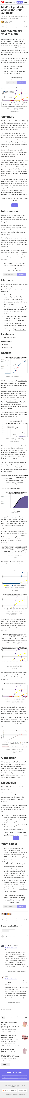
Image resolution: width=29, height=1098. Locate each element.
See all (5, 1064)
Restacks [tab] (12, 931)
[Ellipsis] (27, 945)
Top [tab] (3, 1018)
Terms (23, 1085)
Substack (6, 1094)
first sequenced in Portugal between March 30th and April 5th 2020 (13, 124)
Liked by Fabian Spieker (12, 947)
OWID (21, 376)
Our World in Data (17, 299)
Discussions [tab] (14, 1018)
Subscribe (19, 2)
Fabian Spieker (8, 21)
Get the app (22, 1090)
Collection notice (14, 1086)
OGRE (6, 977)
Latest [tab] (7, 1018)
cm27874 (7, 945)
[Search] (26, 1017)
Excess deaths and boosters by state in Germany (8, 1051)
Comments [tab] (5, 931)
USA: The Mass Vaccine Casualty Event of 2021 (9, 1036)
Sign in (25, 2)
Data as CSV (8, 345)
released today (23, 889)
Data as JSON (8, 347)
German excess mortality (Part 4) (9, 1023)
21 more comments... (6, 1009)
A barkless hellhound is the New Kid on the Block (10, 1027)
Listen (25, 22)
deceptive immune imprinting (18, 194)
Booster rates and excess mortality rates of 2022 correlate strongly (10, 1055)
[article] (14, 1027)
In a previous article (7, 215)
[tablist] (8, 931)
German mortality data (11, 885)
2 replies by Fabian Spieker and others (16, 971)
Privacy (19, 1085)
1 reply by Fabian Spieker (13, 1002)
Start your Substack (10, 1090)
